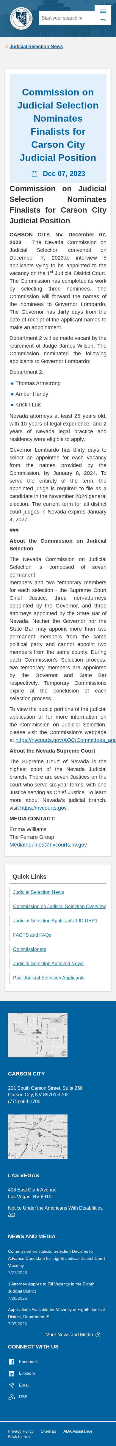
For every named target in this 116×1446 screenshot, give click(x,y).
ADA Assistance (78, 1431)
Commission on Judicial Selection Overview (59, 906)
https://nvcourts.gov (43, 808)
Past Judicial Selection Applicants (48, 977)
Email (23, 1385)
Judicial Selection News (36, 46)
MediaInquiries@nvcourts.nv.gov (48, 845)
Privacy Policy (21, 1431)
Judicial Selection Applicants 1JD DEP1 (55, 920)
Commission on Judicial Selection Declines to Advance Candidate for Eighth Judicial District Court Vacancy (56, 1258)
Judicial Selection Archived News (48, 963)
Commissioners (29, 949)
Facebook (28, 1361)
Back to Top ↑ (20, 1436)
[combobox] (67, 18)
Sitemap (48, 1431)
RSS (22, 1396)
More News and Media (70, 1334)
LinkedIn (26, 1373)
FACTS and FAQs (32, 935)
